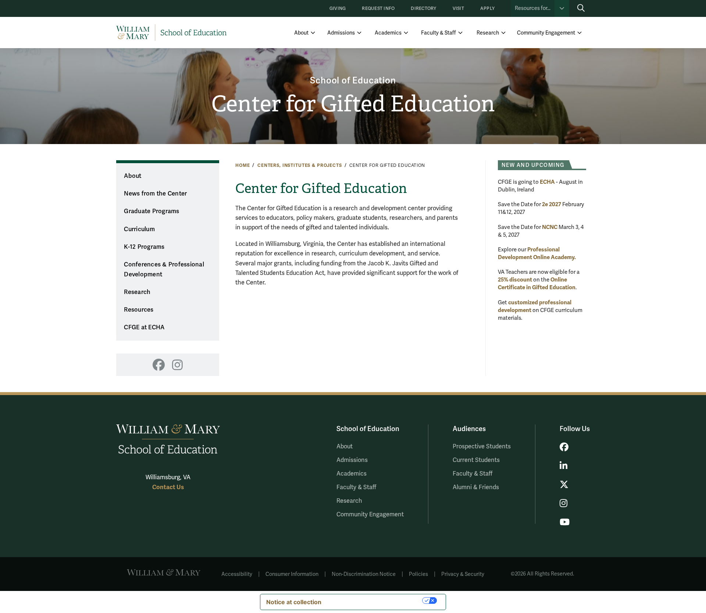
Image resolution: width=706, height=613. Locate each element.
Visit (458, 8)
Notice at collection (293, 602)
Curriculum (139, 229)
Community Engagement (546, 33)
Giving (337, 8)
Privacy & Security (462, 574)
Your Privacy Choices (375, 600)
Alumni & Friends (476, 487)
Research (488, 33)
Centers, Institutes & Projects (299, 165)
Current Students (476, 460)
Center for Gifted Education (353, 104)
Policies (418, 574)
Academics (388, 33)
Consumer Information (291, 574)
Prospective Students (482, 446)
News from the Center (155, 193)
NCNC (549, 227)
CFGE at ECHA (144, 327)
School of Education (353, 80)
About (301, 33)
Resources (138, 309)
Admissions (341, 33)
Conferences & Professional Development (164, 269)
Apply (487, 8)
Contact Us (168, 487)
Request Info (378, 8)
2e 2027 (551, 204)
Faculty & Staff (438, 33)
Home (242, 165)
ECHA (547, 182)
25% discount (515, 279)
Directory (423, 8)
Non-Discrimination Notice (364, 574)
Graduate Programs (151, 211)
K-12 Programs (144, 247)
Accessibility (236, 574)
